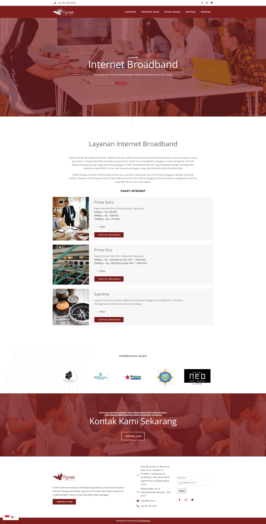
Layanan (130, 12)
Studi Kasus (172, 12)
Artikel (191, 12)
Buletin (182, 477)
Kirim (182, 490)
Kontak (206, 12)
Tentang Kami (150, 12)
